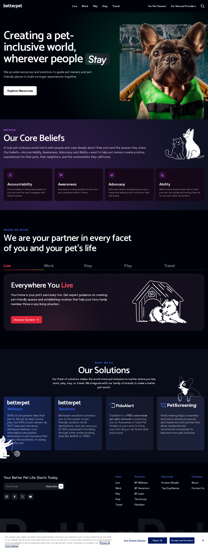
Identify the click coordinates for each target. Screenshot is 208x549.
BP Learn (139, 493)
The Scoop (140, 499)
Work (85, 6)
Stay (104, 6)
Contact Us (198, 488)
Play (95, 6)
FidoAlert (139, 504)
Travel (116, 6)
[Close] (203, 540)
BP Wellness (141, 482)
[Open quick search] (202, 6)
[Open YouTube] (30, 497)
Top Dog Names (170, 488)
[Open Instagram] (7, 497)
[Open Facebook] (15, 497)
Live (74, 6)
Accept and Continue (182, 540)
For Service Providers (183, 6)
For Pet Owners (157, 6)
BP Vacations (141, 488)
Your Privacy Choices (134, 540)
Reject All (157, 540)
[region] (104, 541)
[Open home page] (13, 6)
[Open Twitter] (22, 497)
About (195, 482)
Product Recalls (170, 482)
